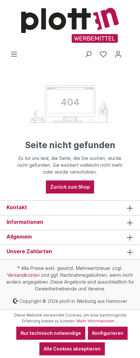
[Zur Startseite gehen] (70, 25)
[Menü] (14, 54)
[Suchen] (88, 54)
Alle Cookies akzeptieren (72, 348)
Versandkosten (23, 275)
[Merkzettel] (103, 54)
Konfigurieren (107, 333)
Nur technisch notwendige (51, 333)
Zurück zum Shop (70, 187)
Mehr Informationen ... (97, 321)
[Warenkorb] (129, 52)
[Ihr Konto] (118, 54)
